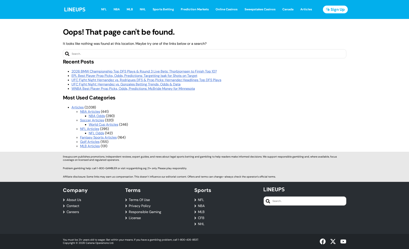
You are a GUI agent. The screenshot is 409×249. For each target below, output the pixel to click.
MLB (201, 212)
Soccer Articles (92, 120)
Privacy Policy (140, 206)
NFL (201, 200)
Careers (73, 212)
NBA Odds (97, 116)
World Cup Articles (103, 124)
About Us (74, 200)
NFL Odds (96, 133)
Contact (73, 206)
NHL (201, 224)
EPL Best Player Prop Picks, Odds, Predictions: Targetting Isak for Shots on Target (134, 75)
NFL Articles (89, 129)
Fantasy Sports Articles (98, 137)
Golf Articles (90, 141)
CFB (201, 218)
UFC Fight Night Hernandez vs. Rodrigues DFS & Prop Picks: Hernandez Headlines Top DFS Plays (146, 80)
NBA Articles (90, 111)
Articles (77, 107)
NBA (201, 206)
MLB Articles (90, 146)
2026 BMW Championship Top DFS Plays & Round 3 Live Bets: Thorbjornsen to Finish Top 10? (144, 71)
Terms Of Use (139, 200)
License (135, 218)
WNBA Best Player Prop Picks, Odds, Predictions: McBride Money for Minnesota (133, 88)
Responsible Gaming (145, 212)
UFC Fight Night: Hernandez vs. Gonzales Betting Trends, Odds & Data (126, 84)
